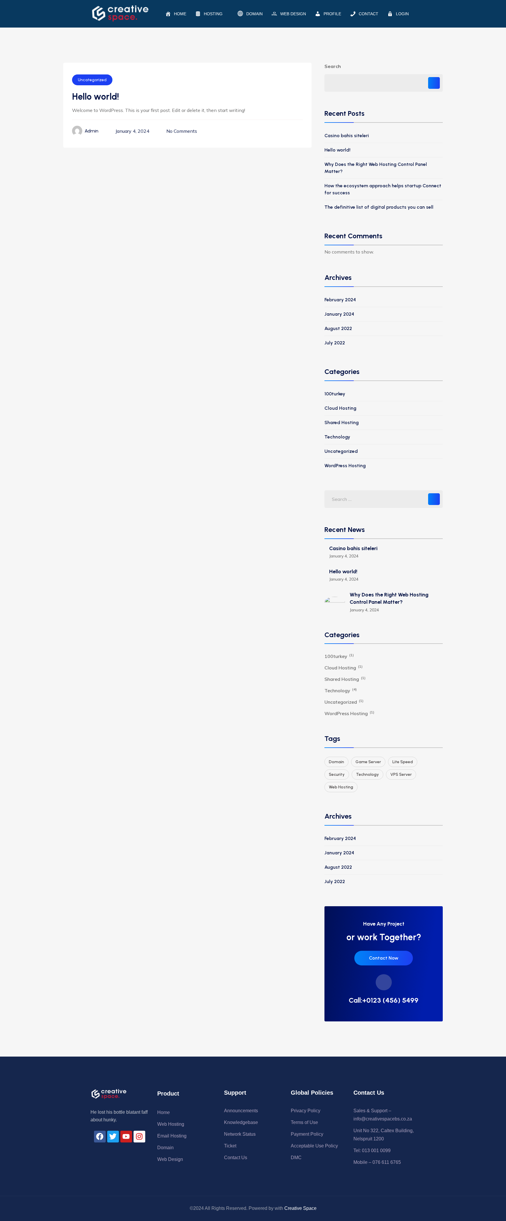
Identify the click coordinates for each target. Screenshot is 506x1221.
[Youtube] (126, 1136)
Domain (336, 761)
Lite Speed (402, 761)
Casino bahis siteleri (346, 135)
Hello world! (337, 150)
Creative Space (300, 1208)
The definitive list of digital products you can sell (378, 207)
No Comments (181, 131)
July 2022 (334, 343)
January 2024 (339, 314)
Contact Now (383, 958)
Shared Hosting (341, 422)
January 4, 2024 (132, 131)
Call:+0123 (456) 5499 (383, 1000)
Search (332, 66)
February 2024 (340, 299)
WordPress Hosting (345, 465)
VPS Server (401, 774)
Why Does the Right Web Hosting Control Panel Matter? (375, 167)
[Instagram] (139, 1136)
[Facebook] (100, 1136)
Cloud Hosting (340, 408)
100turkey (334, 394)
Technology (337, 437)
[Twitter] (113, 1136)
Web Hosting (341, 787)
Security (337, 774)
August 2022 (338, 328)
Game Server (368, 761)
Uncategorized (92, 79)
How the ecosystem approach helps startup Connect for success (382, 189)
